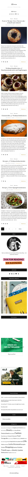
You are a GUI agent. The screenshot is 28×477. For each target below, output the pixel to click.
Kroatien (18, 441)
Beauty (9, 430)
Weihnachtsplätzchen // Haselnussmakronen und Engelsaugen (14, 69)
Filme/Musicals (4, 436)
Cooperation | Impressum (14, 467)
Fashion (18, 433)
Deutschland (5, 433)
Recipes (16, 18)
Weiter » (20, 228)
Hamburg (18, 438)
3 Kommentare (19, 72)
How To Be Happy (4, 441)
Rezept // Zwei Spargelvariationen (14, 187)
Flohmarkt (14, 436)
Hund (8, 441)
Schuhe (3, 447)
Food (11, 18)
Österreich (14, 452)
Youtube (10, 452)
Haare (15, 438)
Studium (19, 447)
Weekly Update (17, 450)
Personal (16, 444)
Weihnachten (4, 452)
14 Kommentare (17, 189)
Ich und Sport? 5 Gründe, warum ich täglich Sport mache (12, 404)
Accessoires (3, 427)
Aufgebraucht (16, 427)
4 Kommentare (19, 24)
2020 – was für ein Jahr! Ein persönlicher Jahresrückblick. (13, 397)
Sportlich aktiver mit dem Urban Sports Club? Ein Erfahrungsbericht (11, 401)
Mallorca (3, 444)
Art (11, 427)
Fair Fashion (12, 433)
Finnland (10, 436)
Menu (15, 11)
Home (25, 438)
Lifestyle (12, 465)
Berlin (13, 430)
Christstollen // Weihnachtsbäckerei (14, 115)
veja (11, 450)
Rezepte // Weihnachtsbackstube (14, 161)
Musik (7, 444)
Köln (21, 441)
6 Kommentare (19, 163)
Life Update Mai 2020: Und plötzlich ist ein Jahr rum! (12, 409)
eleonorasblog (14, 473)
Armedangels (8, 427)
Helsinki (22, 438)
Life (25, 441)
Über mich (6, 465)
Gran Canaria (10, 438)
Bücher (19, 430)
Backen (21, 427)
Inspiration (13, 441)
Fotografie (4, 438)
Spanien (15, 447)
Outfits (10, 444)
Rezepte (22, 444)
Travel (3, 450)
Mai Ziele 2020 (4, 406)
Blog (16, 430)
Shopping (9, 447)
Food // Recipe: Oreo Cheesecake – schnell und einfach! (14, 22)
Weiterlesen (23, 61)
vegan (8, 450)
